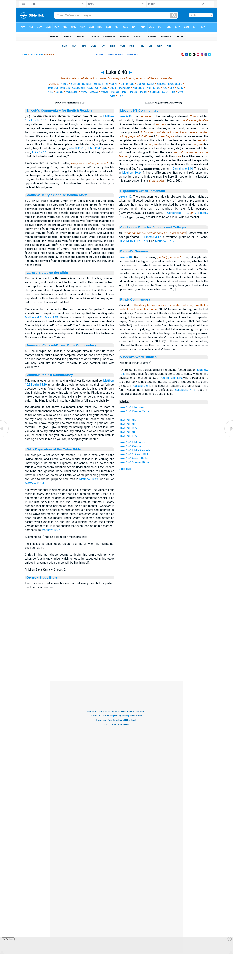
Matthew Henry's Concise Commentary (56, 195)
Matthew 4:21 (34, 317)
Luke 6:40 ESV (128, 428)
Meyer (105, 91)
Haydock (124, 87)
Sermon (155, 91)
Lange (59, 91)
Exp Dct (53, 87)
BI (106, 83)
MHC (84, 91)
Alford (64, 83)
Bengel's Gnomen (134, 251)
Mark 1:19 (51, 317)
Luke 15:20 (141, 241)
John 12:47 (94, 148)
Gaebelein (78, 87)
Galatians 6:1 (141, 385)
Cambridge (127, 83)
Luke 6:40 (125, 116)
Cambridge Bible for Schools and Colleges (153, 227)
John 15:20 (41, 120)
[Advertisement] (116, 658)
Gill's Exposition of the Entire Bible (53, 449)
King (50, 91)
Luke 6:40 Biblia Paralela (134, 450)
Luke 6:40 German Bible (134, 462)
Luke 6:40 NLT (128, 424)
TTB (172, 91)
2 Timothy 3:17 (151, 237)
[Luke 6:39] (4, 437)
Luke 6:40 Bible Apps (132, 442)
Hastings (138, 87)
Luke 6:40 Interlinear (132, 407)
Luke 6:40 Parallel (130, 446)
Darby (151, 83)
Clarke (141, 83)
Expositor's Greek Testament (142, 191)
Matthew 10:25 (51, 530)
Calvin (114, 83)
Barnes (75, 83)
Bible (24, 54)
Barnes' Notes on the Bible (47, 273)
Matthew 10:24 (88, 479)
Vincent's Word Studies (138, 357)
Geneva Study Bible (41, 577)
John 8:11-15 (76, 148)
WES (113, 95)
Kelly (180, 87)
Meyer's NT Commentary (139, 110)
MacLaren (72, 91)
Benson (98, 83)
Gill (97, 87)
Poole (134, 91)
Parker (115, 91)
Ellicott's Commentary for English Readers (59, 110)
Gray (104, 87)
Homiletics (153, 87)
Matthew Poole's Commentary (49, 375)
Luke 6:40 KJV (128, 436)
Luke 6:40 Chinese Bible (134, 454)
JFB (172, 87)
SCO (165, 91)
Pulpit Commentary (135, 299)
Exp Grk (65, 87)
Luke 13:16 (126, 241)
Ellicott (161, 83)
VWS (180, 91)
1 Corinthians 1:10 (181, 168)
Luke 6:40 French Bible (133, 458)
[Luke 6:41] (228, 437)
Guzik (113, 87)
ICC (165, 87)
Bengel (86, 83)
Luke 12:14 (39, 152)
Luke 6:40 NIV (128, 420)
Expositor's (175, 83)
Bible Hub (125, 469)
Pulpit (143, 91)
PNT (125, 91)
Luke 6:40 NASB (129, 432)
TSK (120, 95)
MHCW (93, 91)
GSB (90, 87)
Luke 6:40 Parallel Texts (134, 411)
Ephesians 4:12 (185, 389)
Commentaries (36, 54)
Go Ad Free (8, 939)
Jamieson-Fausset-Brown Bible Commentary (61, 345)
